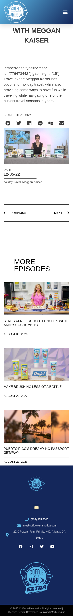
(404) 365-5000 (39, 519)
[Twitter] (41, 546)
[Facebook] (20, 546)
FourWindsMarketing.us (52, 612)
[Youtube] (52, 546)
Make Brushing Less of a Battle (33, 387)
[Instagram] (31, 546)
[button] (65, 12)
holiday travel (12, 182)
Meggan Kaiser (32, 182)
